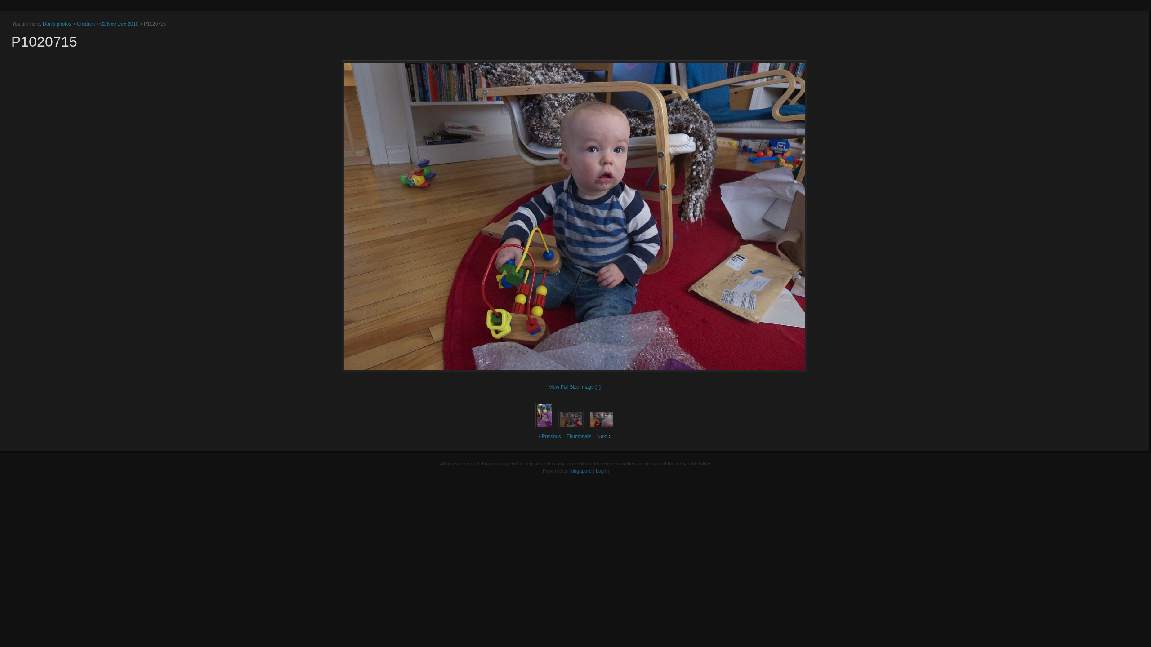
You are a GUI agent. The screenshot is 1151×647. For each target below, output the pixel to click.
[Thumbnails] (574, 76)
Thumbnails (579, 436)
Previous (551, 436)
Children (86, 24)
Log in (602, 471)
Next (602, 436)
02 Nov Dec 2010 (119, 24)
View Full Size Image (571, 387)
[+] (598, 387)
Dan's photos (57, 24)
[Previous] (362, 216)
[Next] (786, 216)
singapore (581, 471)
